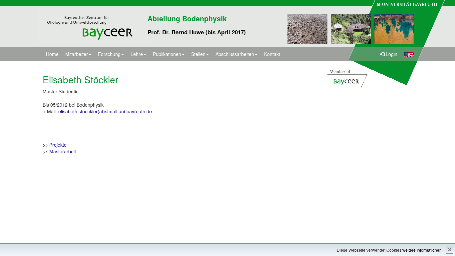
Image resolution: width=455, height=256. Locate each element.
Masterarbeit (62, 151)
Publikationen (167, 54)
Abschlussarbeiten (235, 54)
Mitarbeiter (76, 54)
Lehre (137, 54)
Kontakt (272, 54)
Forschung (109, 54)
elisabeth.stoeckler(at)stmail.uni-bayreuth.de (105, 111)
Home (52, 54)
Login (390, 54)
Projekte (58, 144)
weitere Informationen (422, 250)
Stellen (198, 54)
